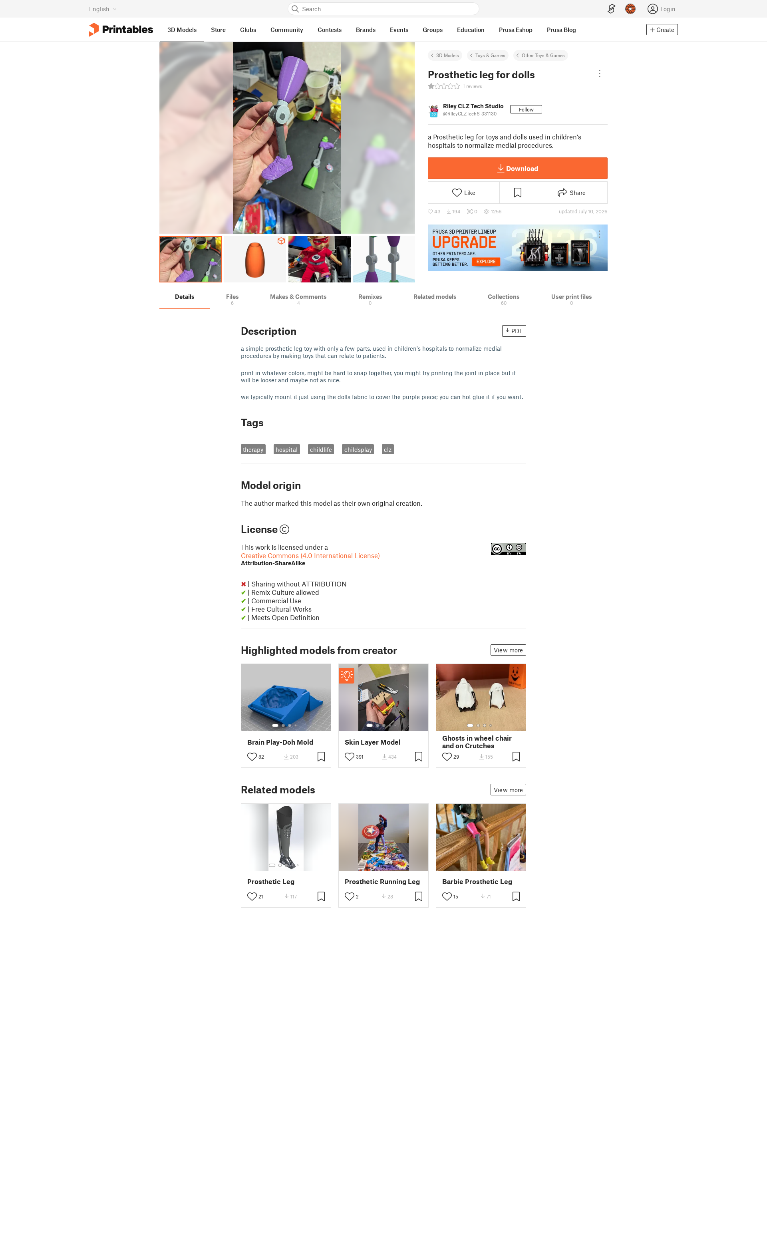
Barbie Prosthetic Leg (477, 881)
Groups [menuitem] (433, 29)
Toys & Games (490, 55)
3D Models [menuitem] (182, 29)
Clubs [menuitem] (248, 29)
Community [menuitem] (286, 29)
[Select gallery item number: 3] (289, 725)
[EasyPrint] (612, 9)
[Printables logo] (121, 30)
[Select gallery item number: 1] (275, 725)
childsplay (358, 449)
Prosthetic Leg (270, 881)
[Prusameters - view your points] (630, 9)
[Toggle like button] (252, 756)
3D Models (447, 55)
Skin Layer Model (373, 742)
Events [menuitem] (399, 29)
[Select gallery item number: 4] (296, 725)
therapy (253, 449)
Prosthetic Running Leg (382, 881)
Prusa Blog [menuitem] (561, 29)
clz (387, 449)
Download (522, 168)
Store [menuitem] (218, 29)
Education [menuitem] (471, 29)
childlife (321, 449)
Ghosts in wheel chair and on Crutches (477, 741)
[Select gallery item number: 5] (395, 725)
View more (508, 650)
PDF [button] (517, 330)
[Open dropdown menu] (600, 73)
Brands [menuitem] (366, 29)
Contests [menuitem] (330, 29)
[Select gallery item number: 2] (283, 725)
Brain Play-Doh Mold (280, 742)
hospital (287, 449)
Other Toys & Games (543, 55)
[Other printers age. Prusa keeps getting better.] (518, 248)
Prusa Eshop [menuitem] (516, 29)
